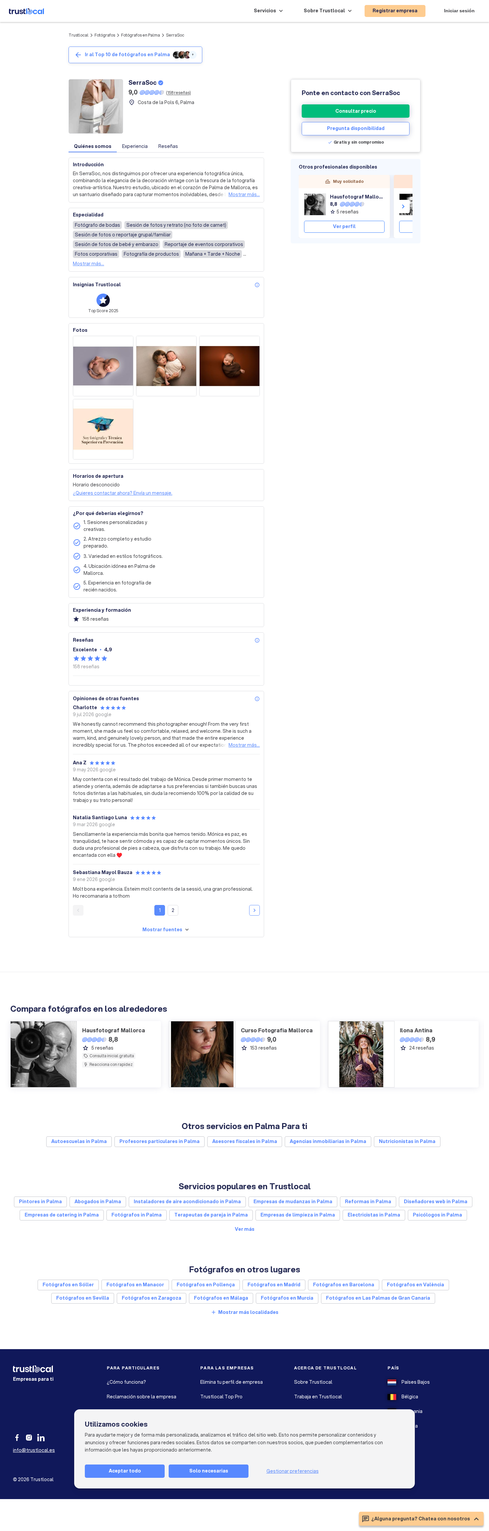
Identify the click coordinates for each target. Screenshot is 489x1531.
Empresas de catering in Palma (62, 1215)
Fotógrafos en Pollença (206, 1284)
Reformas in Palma (368, 1201)
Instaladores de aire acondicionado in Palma (187, 1201)
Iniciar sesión (459, 10)
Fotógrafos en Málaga (221, 1298)
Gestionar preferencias (292, 1471)
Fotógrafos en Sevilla (82, 1298)
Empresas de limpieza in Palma (297, 1215)
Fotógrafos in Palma (136, 1215)
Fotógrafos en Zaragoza (151, 1298)
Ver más (244, 1229)
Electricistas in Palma (374, 1215)
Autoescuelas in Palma (79, 1141)
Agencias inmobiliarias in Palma (328, 1141)
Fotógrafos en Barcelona (343, 1284)
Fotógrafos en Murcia (287, 1298)
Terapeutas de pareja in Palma (211, 1215)
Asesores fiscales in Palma (244, 1141)
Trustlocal (78, 35)
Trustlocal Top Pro (221, 1396)
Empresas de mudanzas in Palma (292, 1201)
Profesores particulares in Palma (159, 1141)
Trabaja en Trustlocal (318, 1396)
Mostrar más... (244, 194)
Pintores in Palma (40, 1201)
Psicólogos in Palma (437, 1215)
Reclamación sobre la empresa (141, 1396)
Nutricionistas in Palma (407, 1141)
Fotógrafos (104, 35)
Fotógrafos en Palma (140, 35)
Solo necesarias (208, 1470)
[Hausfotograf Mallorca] (315, 204)
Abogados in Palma (98, 1201)
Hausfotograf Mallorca (357, 196)
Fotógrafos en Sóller (68, 1284)
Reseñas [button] (168, 146)
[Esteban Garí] (410, 204)
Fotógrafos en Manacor (135, 1284)
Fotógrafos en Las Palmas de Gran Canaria (378, 1298)
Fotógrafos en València (415, 1284)
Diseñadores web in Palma (435, 1201)
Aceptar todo (125, 1470)
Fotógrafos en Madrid (273, 1284)
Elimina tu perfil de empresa (231, 1382)
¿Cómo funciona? (126, 1382)
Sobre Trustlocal (313, 1382)
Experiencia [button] (135, 146)
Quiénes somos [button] (92, 146)
